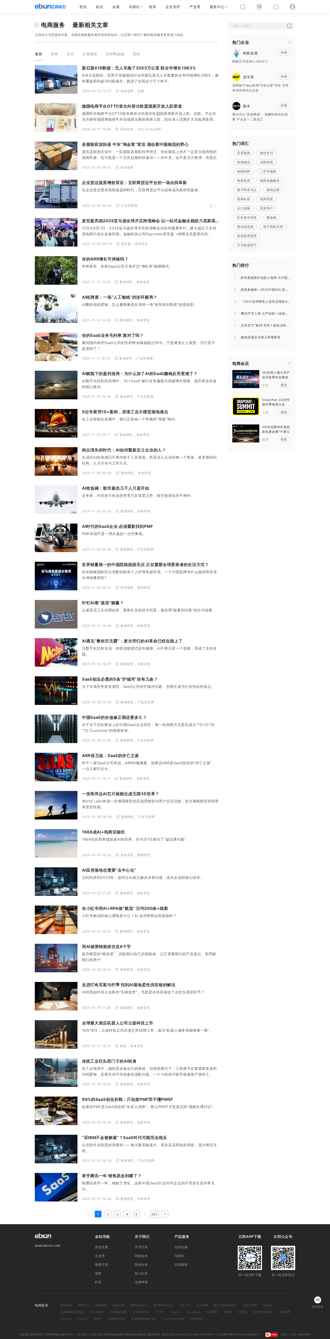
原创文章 (101, 1247)
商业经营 (126, 129)
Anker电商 (96, 1312)
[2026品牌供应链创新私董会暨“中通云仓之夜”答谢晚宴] (245, 433)
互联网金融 (115, 54)
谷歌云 (98, 1318)
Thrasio (82, 1318)
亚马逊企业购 (117, 1312)
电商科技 (243, 199)
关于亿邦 (141, 1247)
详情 (284, 52)
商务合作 (141, 1264)
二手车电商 (268, 171)
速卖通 (242, 1312)
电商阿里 (266, 199)
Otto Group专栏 (149, 129)
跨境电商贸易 (247, 236)
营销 (54, 54)
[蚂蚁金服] (236, 52)
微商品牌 (273, 190)
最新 (38, 54)
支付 (70, 54)
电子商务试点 (247, 190)
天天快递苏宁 (247, 245)
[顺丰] (236, 105)
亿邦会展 (181, 1247)
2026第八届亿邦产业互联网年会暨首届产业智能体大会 (276, 377)
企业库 (100, 1256)
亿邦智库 (181, 1264)
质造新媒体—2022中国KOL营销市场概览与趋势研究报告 (279, 289)
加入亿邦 (141, 1273)
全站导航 (102, 1236)
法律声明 (141, 1282)
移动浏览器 (245, 227)
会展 (116, 6)
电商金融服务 (270, 180)
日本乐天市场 (141, 1312)
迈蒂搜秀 (284, 1312)
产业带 (195, 6)
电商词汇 (84, 1305)
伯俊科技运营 (116, 1318)
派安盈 (126, 244)
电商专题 (66, 1305)
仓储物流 (89, 54)
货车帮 (248, 77)
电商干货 (101, 1264)
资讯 (83, 6)
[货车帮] (236, 76)
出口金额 (243, 208)
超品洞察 (202, 1305)
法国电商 (266, 162)
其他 (136, 54)
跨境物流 (243, 162)
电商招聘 (243, 171)
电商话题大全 (138, 1305)
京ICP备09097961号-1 (202, 1334)
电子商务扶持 (273, 227)
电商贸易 (243, 180)
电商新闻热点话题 (72, 1312)
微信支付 (266, 153)
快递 (141, 91)
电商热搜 (101, 1305)
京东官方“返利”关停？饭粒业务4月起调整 (268, 325)
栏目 (98, 1282)
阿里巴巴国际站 (263, 1312)
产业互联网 (129, 205)
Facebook (193, 1312)
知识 (99, 6)
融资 (123, 1046)
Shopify (175, 1312)
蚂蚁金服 (250, 53)
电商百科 (118, 1305)
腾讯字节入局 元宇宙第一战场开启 (263, 313)
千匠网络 (212, 1312)
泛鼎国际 (196, 1318)
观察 (98, 1273)
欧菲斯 (228, 1312)
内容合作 (141, 1256)
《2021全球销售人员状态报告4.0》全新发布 (270, 301)
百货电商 (243, 153)
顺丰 (246, 106)
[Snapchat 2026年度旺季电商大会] (245, 406)
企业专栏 (172, 6)
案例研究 (126, 282)
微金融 (271, 217)
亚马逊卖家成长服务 (144, 1318)
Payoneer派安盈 (174, 1318)
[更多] (289, 42)
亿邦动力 (24, 1334)
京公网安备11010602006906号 (239, 1334)
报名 (284, 385)
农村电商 (127, 91)
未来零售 (143, 282)
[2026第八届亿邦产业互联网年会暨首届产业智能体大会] (245, 378)
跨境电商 (127, 167)
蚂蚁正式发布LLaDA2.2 (250, 61)
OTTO (160, 1312)
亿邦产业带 (250, 1305)
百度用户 (266, 208)
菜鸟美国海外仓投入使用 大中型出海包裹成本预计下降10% (280, 278)
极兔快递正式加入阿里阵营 (257, 337)
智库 (152, 6)
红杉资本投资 (247, 217)
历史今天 (185, 1305)
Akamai (66, 1318)
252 (154, 1214)
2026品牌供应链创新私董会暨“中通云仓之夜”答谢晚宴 (276, 431)
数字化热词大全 (163, 1305)
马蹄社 (134, 6)
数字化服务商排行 (225, 1305)
